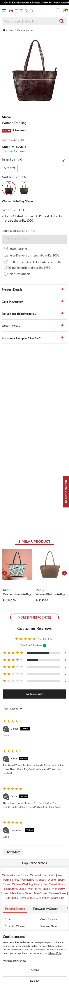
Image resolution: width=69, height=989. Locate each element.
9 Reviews (14, 130)
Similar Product (34, 541)
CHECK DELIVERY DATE (19, 231)
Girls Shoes (42, 897)
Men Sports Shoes (21, 893)
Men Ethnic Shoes (15, 888)
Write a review (35, 693)
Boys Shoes (27, 897)
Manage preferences (14, 960)
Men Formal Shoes (39, 888)
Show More (13, 852)
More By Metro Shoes (34, 617)
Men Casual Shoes (54, 884)
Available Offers (16, 210)
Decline (34, 980)
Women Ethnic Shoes (43, 875)
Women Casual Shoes (15, 875)
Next (64, 573)
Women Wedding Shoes (26, 884)
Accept (35, 969)
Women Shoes (57, 893)
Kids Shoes (11, 897)
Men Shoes (40, 893)
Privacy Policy (55, 953)
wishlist (58, 10)
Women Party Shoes (33, 879)
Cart (64, 10)
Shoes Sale (57, 897)
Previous (4, 573)
